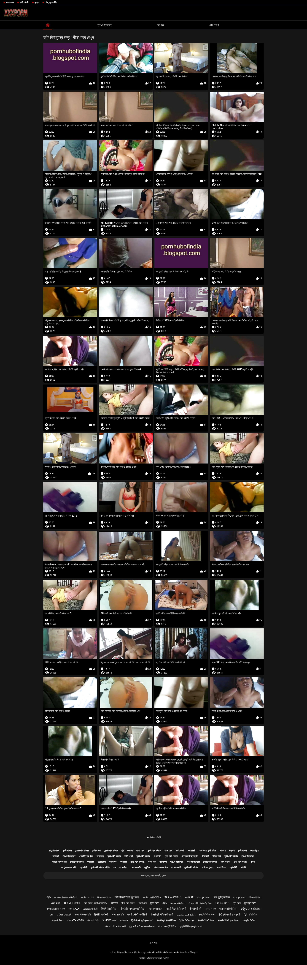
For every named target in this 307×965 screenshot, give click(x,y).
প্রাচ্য (36, 2)
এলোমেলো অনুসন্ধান (190, 856)
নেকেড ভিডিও (210, 908)
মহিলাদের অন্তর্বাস (161, 867)
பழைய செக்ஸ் (90, 908)
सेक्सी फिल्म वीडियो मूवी (176, 908)
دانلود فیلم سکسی (186, 914)
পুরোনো (130, 850)
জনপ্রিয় (160, 25)
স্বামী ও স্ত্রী (128, 856)
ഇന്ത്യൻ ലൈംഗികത (142, 926)
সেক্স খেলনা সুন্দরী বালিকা (207, 850)
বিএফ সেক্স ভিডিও (104, 897)
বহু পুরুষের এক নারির (68, 867)
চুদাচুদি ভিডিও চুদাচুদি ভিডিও (190, 926)
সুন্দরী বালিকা (67, 850)
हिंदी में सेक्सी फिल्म (109, 908)
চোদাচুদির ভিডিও (248, 920)
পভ (114, 867)
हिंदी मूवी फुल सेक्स (222, 897)
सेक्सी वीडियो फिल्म (206, 920)
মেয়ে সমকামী (136, 867)
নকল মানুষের (225, 861)
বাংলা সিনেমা (222, 867)
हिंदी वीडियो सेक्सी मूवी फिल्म (127, 897)
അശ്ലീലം (57, 920)
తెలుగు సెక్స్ (93, 920)
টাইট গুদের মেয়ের (193, 861)
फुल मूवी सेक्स (250, 903)
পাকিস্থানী (205, 856)
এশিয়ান (223, 850)
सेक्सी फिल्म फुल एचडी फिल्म (133, 908)
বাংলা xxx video (75, 920)
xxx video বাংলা (71, 903)
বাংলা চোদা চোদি (87, 897)
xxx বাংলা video (172, 897)
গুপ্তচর (232, 850)
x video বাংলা (109, 920)
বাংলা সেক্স (10, 2)
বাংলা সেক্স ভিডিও (128, 903)
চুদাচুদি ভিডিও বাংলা (207, 914)
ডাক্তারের (100, 856)
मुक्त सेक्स (154, 903)
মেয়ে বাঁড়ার (254, 850)
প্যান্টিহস (147, 867)
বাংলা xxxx (73, 908)
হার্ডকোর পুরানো (208, 867)
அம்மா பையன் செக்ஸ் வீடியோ (62, 897)
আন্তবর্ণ (56, 856)
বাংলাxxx (189, 897)
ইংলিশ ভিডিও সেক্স (186, 920)
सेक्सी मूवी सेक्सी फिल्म (166, 920)
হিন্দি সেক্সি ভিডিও (250, 914)
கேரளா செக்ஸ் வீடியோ (200, 903)
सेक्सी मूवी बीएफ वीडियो (137, 914)
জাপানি (243, 867)
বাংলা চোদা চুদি (118, 914)
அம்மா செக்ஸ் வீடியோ (174, 903)
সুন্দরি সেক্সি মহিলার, (143, 856)
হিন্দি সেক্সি (237, 903)
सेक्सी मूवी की (195, 908)
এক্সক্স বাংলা (55, 903)
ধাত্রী (253, 861)
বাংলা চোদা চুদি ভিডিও (167, 926)
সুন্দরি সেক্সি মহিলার (82, 850)
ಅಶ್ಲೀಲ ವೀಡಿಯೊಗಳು (250, 908)
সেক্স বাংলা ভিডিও (156, 908)
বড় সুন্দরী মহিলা (54, 850)
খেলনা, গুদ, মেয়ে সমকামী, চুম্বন (153, 875)
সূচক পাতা (154, 942)
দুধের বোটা (102, 861)
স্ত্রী (122, 850)
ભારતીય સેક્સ (222, 903)
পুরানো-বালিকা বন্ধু (59, 861)
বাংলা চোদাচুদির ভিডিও (152, 897)
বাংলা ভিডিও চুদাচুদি (83, 914)
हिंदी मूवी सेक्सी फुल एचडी (229, 914)
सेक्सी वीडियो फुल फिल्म (228, 920)
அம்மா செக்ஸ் (64, 914)
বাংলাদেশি (157, 856)
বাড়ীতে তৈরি (24, 2)
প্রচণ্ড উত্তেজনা (104, 25)
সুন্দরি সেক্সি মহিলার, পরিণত (100, 867)
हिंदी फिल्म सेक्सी (101, 914)
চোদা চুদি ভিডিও (203, 897)
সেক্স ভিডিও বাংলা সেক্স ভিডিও (95, 903)
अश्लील (114, 903)
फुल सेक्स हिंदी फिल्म (228, 908)
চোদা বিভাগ (214, 25)
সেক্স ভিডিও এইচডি (153, 837)
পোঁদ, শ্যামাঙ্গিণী (50, 2)
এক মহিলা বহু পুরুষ (86, 856)
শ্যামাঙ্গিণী (191, 850)
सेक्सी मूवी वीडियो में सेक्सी (162, 914)
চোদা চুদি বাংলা (239, 897)
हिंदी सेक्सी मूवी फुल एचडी (142, 920)
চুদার (51, 914)
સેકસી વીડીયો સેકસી (115, 926)
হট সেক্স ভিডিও (254, 897)
